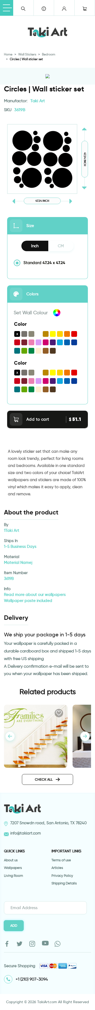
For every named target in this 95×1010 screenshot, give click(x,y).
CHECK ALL (44, 779)
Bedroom (48, 54)
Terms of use (61, 860)
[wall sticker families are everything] (35, 735)
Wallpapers (13, 868)
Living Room (13, 876)
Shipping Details (64, 883)
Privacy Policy (62, 876)
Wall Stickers (27, 54)
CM (61, 246)
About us (11, 860)
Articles (57, 868)
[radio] (47, 263)
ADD (13, 925)
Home (8, 54)
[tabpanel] (85, 736)
